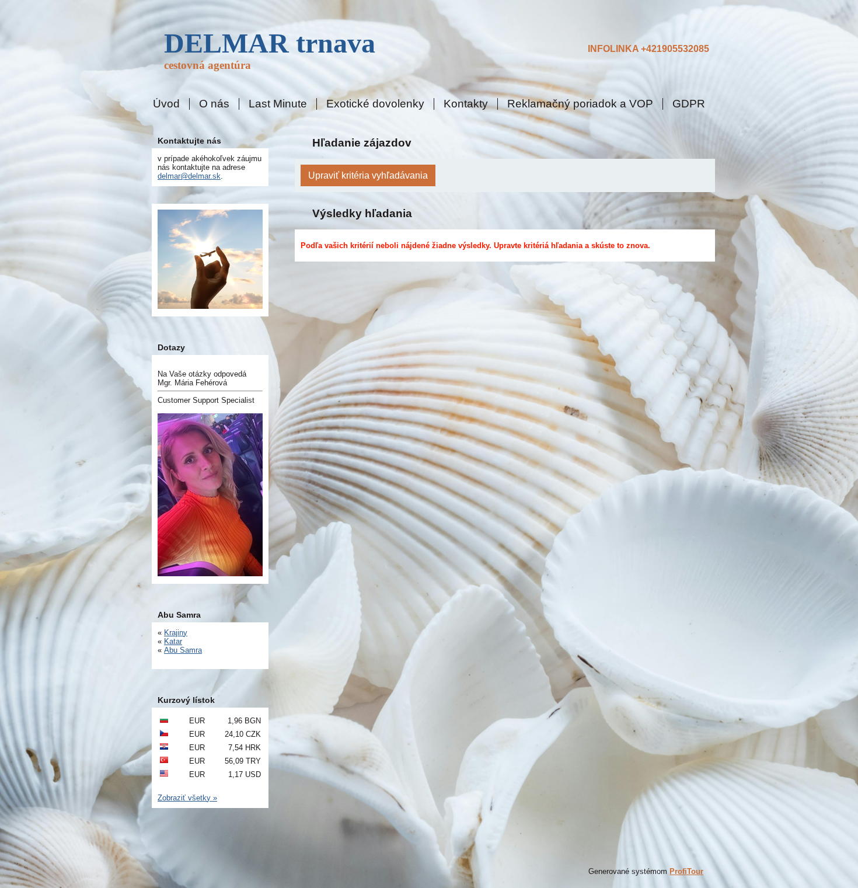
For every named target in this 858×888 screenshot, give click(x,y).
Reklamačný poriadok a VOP (580, 104)
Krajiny (175, 632)
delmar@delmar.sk (189, 176)
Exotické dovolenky (375, 104)
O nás (214, 104)
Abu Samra (183, 650)
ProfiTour (686, 871)
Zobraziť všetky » (187, 797)
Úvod (166, 104)
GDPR (688, 104)
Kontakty (466, 104)
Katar (173, 641)
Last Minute (278, 104)
